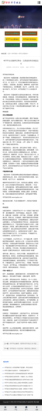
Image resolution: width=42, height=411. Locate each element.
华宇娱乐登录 (34, 133)
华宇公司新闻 (23, 53)
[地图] (37, 406)
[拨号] (26, 406)
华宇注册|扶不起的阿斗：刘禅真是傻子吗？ (16, 370)
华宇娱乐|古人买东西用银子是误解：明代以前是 (18, 367)
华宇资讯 (14, 53)
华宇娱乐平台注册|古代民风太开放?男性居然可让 (18, 392)
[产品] (15, 406)
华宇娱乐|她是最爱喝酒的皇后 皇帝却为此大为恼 (18, 379)
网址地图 (36, 402)
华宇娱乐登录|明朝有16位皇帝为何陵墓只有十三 (18, 386)
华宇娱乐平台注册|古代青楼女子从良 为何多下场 (18, 395)
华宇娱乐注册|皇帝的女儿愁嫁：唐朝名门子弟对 (18, 389)
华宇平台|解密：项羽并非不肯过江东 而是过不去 (25, 343)
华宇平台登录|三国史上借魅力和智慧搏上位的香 (18, 383)
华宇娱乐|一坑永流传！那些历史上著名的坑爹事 (25, 348)
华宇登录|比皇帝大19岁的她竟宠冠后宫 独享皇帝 (18, 373)
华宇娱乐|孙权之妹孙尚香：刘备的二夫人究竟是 (18, 376)
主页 (9, 53)
